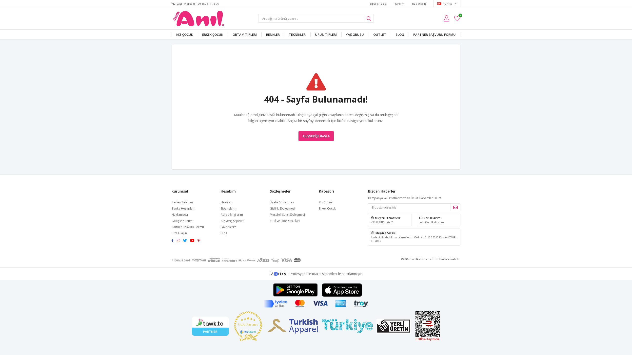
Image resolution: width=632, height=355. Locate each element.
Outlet (379, 34)
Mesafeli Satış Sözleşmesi (287, 215)
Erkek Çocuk (212, 34)
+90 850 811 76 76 (382, 222)
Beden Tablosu (182, 202)
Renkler (273, 34)
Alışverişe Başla (316, 136)
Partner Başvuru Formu (434, 34)
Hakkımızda (180, 215)
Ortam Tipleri (245, 34)
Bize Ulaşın (419, 3)
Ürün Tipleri (326, 34)
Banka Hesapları (183, 208)
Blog (399, 34)
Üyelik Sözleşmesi (282, 202)
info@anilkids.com (431, 222)
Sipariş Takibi (378, 3)
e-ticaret (315, 273)
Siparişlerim (229, 208)
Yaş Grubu (355, 34)
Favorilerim (229, 227)
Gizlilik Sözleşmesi (282, 208)
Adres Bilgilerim (232, 215)
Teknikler (297, 34)
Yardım (399, 3)
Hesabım (227, 202)
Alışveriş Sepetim (232, 221)
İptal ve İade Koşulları (285, 221)
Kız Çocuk (184, 34)
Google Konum (182, 221)
